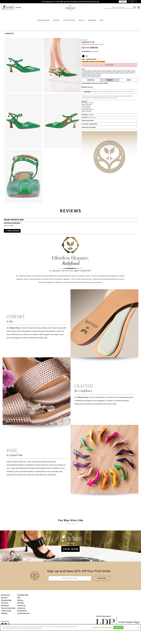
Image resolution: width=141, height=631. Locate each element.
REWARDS (92, 20)
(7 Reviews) (94, 51)
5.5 (89, 72)
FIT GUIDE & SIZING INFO (90, 124)
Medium (110, 80)
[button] (9, 33)
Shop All (4, 597)
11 (88, 75)
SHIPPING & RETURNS (89, 127)
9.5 (128, 72)
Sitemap (4, 613)
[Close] (138, 627)
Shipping (20, 603)
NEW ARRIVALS (43, 20)
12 (93, 75)
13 (98, 75)
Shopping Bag (6, 600)
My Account (5, 595)
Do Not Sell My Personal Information (102, 627)
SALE (102, 20)
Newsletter (5, 605)
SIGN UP (132, 1)
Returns (20, 600)
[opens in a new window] (2, 624)
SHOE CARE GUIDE (88, 120)
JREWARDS (87, 91)
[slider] (86, 51)
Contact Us (21, 605)
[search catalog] (135, 7)
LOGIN (122, 1)
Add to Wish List (88, 87)
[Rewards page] (11, 7)
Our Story (4, 603)
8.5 (118, 72)
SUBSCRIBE (101, 578)
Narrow (90, 80)
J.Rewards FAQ (22, 595)
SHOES (56, 20)
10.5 (84, 75)
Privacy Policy (6, 610)
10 (133, 72)
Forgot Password (23, 613)
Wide (129, 80)
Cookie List (21, 608)
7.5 (108, 72)
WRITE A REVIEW (13, 231)
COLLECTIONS (68, 20)
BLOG (81, 20)
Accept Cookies (118, 627)
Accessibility (22, 610)
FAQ (18, 597)
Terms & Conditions (8, 608)
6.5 (99, 72)
